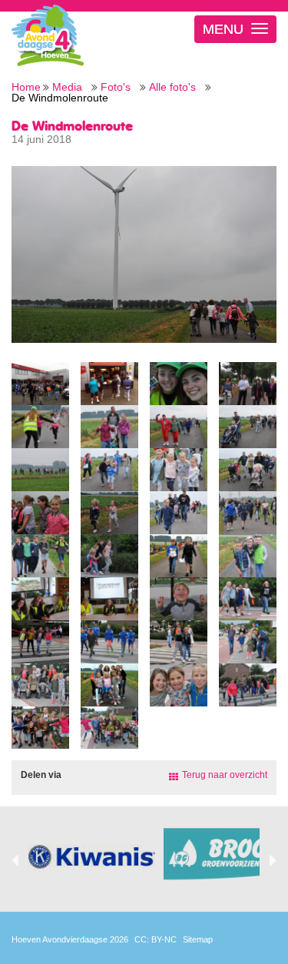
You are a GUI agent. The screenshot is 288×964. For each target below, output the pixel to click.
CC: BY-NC (155, 939)
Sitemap (198, 939)
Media (67, 87)
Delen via (41, 775)
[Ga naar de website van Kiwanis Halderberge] (91, 857)
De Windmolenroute (60, 98)
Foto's (116, 87)
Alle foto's (172, 87)
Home (26, 87)
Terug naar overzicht (224, 775)
